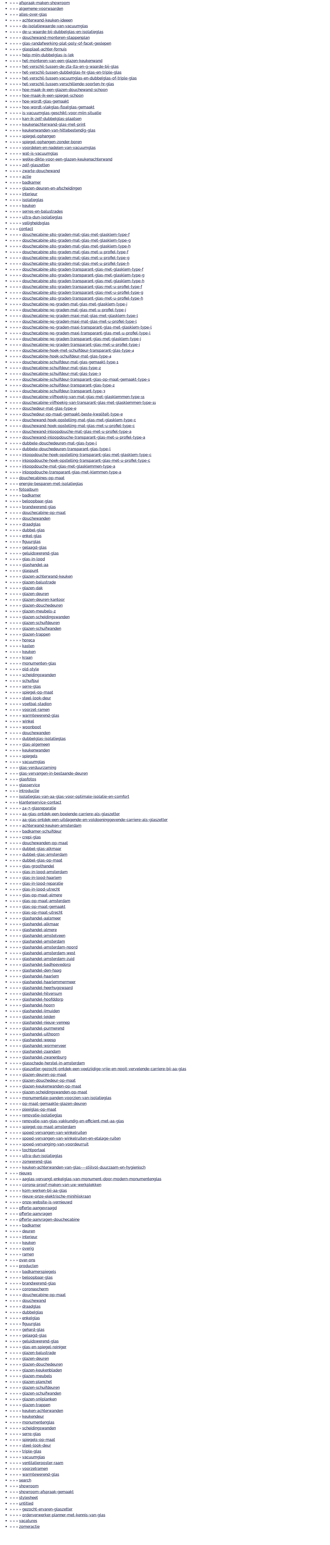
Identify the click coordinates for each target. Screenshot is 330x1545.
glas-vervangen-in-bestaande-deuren (53, 773)
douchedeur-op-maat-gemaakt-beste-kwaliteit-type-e (72, 414)
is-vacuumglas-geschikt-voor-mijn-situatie (61, 113)
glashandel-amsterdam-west (48, 953)
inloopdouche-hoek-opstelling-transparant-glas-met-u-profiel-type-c (86, 460)
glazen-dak (32, 588)
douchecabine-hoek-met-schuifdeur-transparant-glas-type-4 (78, 350)
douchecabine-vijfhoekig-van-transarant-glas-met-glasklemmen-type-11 (89, 402)
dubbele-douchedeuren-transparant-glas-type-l (66, 449)
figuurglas (31, 541)
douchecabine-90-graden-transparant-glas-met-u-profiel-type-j (81, 344)
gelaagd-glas (34, 547)
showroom (29, 1486)
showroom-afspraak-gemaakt (46, 1491)
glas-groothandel (38, 866)
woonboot (31, 727)
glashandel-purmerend (43, 1028)
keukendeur (33, 1416)
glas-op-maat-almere (42, 895)
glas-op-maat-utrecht (42, 912)
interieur (29, 194)
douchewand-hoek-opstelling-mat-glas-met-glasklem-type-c (79, 420)
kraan (27, 657)
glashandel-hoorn (38, 1005)
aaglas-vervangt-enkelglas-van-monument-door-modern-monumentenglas (91, 1179)
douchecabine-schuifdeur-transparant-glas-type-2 (68, 385)
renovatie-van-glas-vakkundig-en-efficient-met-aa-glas (73, 1121)
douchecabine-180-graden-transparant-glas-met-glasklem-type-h (83, 281)
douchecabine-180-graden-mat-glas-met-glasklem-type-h (76, 246)
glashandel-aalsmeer (41, 918)
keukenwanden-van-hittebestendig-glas (58, 130)
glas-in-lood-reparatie (42, 883)
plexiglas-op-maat (39, 1109)
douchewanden (36, 518)
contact (26, 228)
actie (26, 176)
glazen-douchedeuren (42, 605)
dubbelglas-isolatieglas (44, 738)
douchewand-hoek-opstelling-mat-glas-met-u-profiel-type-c (78, 425)
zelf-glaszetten (36, 165)
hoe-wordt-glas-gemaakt (45, 101)
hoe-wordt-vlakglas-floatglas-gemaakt (58, 107)
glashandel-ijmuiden (41, 1011)
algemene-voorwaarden (41, 8)
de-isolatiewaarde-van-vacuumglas (55, 26)
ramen (28, 1254)
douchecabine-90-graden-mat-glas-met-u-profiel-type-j (74, 310)
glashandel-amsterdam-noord (50, 947)
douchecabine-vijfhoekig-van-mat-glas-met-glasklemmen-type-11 (83, 396)
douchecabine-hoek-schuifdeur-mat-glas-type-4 (66, 356)
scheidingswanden (39, 675)
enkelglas (31, 1318)
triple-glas (31, 1451)
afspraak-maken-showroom (44, 2)
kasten (28, 646)
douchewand (34, 1300)
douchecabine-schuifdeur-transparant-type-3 (63, 391)
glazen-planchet (37, 1381)
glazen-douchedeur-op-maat (49, 1080)
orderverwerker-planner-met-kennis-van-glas (63, 1515)
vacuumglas (33, 761)
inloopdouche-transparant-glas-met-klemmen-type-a (71, 472)
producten (28, 1266)
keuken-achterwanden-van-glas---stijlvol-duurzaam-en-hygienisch (83, 1167)
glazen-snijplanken (39, 1399)
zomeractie (29, 1526)
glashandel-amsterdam (43, 941)
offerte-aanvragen (35, 1213)
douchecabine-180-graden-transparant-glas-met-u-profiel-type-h (82, 298)
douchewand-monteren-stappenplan (56, 37)
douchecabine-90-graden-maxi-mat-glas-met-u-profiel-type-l (79, 321)
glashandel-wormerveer (44, 1045)
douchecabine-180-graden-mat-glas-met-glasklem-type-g (76, 240)
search (25, 1480)
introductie (29, 790)
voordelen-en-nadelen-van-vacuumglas (59, 147)
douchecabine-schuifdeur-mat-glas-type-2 (61, 367)
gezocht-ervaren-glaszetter (47, 1509)
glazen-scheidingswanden (46, 617)
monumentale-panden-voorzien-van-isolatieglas (66, 1098)
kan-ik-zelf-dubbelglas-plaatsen (51, 118)
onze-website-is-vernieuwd (47, 1202)
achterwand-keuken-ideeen (47, 20)
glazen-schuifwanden (41, 628)
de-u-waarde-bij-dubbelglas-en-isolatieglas (62, 31)
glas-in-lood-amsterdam (45, 872)
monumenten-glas (39, 663)
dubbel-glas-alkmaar (41, 848)
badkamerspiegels (39, 1271)
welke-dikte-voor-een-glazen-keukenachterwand (67, 159)
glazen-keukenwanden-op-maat (51, 1086)
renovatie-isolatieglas (42, 1115)
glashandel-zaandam (41, 1051)
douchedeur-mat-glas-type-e (49, 408)
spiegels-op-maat (38, 1439)
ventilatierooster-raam (42, 1463)
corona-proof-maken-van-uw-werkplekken (61, 1184)
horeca (28, 640)
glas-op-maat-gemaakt (43, 906)
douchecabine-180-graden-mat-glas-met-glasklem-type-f (75, 234)
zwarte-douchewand (41, 171)
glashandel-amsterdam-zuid (48, 958)
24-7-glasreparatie (39, 808)
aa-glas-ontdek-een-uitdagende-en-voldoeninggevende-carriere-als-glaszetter (95, 819)
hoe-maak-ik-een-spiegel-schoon (52, 95)
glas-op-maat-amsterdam (46, 901)
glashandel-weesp (39, 1040)
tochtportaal (33, 1150)
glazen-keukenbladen (42, 1370)
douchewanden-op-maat (45, 843)
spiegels (29, 756)
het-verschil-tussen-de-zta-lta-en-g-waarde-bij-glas (70, 66)
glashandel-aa (35, 564)
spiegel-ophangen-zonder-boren (52, 142)
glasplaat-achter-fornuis (44, 49)
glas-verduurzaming (37, 767)
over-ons (27, 1260)
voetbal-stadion (36, 704)
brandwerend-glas (39, 507)
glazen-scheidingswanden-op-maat (54, 1092)
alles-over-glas (33, 14)
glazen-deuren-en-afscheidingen (52, 188)
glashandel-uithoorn (40, 1034)
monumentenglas (38, 1422)
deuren (28, 1231)
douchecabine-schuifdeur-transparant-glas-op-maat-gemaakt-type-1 (86, 379)
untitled (26, 1503)
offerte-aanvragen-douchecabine (49, 1219)
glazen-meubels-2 (39, 611)
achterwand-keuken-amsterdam (51, 825)
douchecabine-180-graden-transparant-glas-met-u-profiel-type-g (82, 292)
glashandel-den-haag (41, 970)
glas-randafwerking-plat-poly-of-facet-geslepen (66, 43)
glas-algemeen (36, 744)
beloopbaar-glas (37, 501)
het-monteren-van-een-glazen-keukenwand (62, 60)
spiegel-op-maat (37, 692)
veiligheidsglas (36, 223)
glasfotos (27, 779)
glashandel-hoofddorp (42, 999)
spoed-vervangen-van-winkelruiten (54, 1132)
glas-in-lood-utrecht (41, 889)
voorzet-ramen (36, 709)
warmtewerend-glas (40, 715)
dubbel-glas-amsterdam (44, 854)
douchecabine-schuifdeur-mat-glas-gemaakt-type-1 (70, 362)
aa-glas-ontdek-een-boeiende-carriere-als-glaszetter (71, 814)
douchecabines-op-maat (42, 478)
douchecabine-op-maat (44, 512)
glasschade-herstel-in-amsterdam (53, 1063)
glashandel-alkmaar (40, 924)
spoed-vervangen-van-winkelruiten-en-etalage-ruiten (71, 1138)
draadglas (31, 524)
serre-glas (31, 686)
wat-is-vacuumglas (40, 153)
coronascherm (35, 1289)
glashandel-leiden (38, 1016)
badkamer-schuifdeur (42, 831)
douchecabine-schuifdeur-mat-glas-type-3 (61, 373)
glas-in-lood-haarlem (42, 877)
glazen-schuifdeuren (41, 622)
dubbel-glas (33, 530)
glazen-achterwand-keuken (47, 576)
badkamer (31, 182)
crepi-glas (31, 837)
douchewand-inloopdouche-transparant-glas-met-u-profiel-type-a (83, 437)
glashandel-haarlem (40, 976)
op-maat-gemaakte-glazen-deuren (54, 1103)
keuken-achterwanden (42, 1410)
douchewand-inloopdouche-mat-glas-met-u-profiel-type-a (76, 431)
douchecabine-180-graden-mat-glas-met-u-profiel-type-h (75, 263)
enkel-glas (32, 536)
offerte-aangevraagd (38, 1208)
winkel (28, 721)
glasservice (29, 785)
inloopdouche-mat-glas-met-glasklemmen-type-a (68, 466)
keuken (29, 205)
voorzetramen (35, 1468)
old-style (30, 669)
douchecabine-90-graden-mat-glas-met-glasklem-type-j (74, 304)
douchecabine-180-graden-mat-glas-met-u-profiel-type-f (75, 252)
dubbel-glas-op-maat (42, 860)
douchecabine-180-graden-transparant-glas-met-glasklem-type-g (83, 275)
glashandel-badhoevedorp (46, 964)
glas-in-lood (33, 559)
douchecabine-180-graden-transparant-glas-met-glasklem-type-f (82, 269)
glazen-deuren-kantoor (43, 599)
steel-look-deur (36, 698)
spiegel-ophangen (38, 136)
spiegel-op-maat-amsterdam (49, 1126)
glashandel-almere (39, 929)
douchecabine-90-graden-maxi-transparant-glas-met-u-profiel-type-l (86, 333)
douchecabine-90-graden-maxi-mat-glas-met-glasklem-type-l (80, 315)
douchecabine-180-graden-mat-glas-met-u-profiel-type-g (75, 257)
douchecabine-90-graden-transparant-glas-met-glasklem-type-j (81, 339)
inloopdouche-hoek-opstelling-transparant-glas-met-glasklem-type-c (86, 454)
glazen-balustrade (39, 582)
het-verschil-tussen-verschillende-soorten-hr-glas (68, 84)
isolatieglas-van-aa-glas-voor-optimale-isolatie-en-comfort (74, 796)
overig (28, 1248)
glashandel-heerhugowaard (47, 987)
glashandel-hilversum (42, 993)
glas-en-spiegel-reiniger (44, 1347)
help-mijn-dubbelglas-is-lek (48, 55)
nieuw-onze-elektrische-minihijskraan (56, 1196)
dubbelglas (32, 1312)
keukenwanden (36, 750)
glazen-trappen (36, 634)
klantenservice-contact (40, 802)
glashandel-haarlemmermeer (49, 982)
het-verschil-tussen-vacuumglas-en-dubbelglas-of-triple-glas (79, 78)
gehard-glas (33, 1329)
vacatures (28, 1520)
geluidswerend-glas (40, 553)
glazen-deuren (35, 593)
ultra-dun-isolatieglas (42, 217)
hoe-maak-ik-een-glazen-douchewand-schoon (65, 89)
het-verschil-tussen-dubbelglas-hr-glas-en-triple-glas (72, 72)
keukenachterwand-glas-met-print (54, 124)
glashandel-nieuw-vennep (46, 1022)
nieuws (25, 1173)
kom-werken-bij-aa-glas (44, 1190)
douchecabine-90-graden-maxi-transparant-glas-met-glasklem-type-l (87, 327)
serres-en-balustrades (42, 211)
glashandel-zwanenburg (44, 1057)
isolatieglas (32, 199)
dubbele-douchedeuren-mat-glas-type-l (59, 443)
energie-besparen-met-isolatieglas (51, 483)
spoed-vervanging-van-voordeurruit (55, 1144)
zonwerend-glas (37, 1161)
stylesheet (28, 1497)
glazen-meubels (37, 1376)
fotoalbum (28, 489)
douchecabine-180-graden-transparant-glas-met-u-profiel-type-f (82, 286)
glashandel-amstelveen (43, 935)
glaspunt (30, 570)
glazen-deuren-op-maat (44, 1074)
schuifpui (30, 680)
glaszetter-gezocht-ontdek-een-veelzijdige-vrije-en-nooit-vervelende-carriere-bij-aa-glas (104, 1069)
